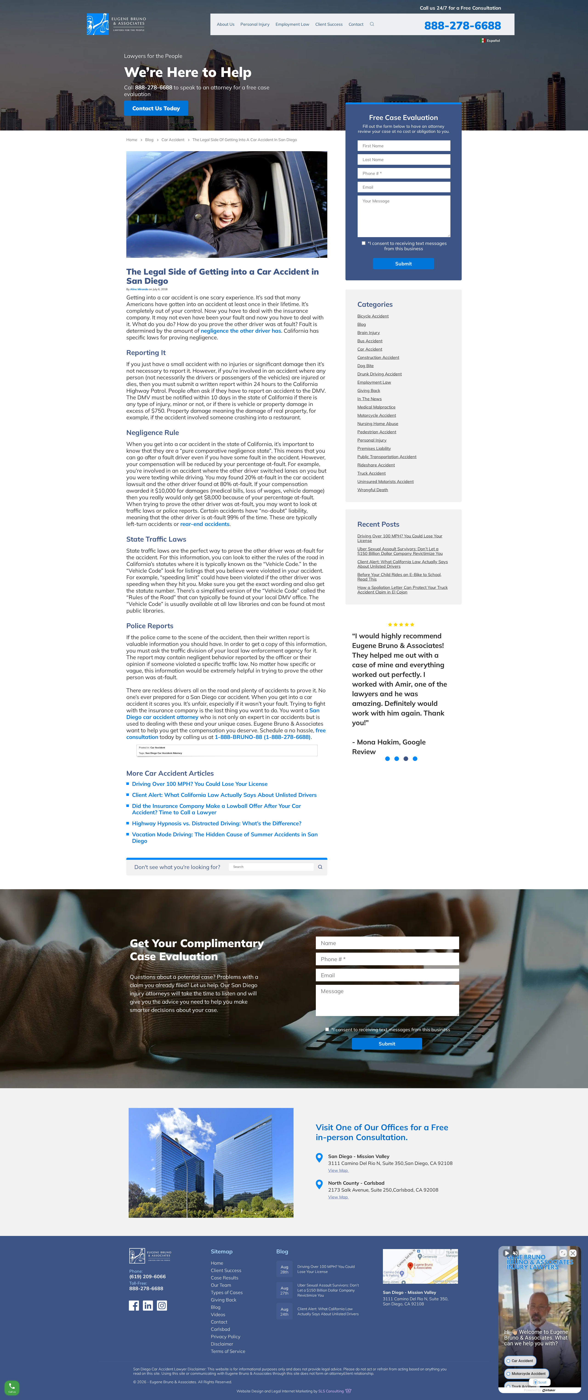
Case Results (224, 1278)
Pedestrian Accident (376, 431)
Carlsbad (220, 1329)
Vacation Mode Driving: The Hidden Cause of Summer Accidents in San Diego (225, 837)
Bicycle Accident (373, 316)
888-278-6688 (462, 25)
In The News (369, 398)
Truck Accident (371, 473)
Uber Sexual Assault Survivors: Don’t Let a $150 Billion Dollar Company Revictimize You (400, 551)
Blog (149, 139)
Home (131, 139)
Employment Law (292, 24)
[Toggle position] (563, 1253)
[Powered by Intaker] (549, 1390)
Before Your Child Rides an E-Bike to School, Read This (399, 577)
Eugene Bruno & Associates (116, 24)
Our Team (221, 1285)
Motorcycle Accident (376, 415)
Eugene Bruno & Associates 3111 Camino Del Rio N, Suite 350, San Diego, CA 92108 (420, 1266)
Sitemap (222, 1251)
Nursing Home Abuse (377, 423)
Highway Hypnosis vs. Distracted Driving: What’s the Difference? (216, 823)
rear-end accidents (204, 523)
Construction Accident (378, 357)
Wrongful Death (372, 489)
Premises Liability (374, 448)
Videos (218, 1314)
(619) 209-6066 (147, 1276)
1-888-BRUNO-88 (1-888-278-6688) (263, 736)
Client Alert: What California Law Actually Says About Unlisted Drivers (224, 794)
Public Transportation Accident (386, 456)
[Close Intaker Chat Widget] (573, 1253)
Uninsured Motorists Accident (385, 481)
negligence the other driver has (241, 330)
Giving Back (368, 390)
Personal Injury (255, 24)
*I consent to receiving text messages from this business (407, 245)
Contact (356, 24)
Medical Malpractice (376, 407)
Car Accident (172, 139)
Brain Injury (368, 332)
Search (372, 24)
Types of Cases (227, 1292)
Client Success (329, 24)
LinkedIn (148, 1306)
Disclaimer (222, 1344)
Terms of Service (228, 1351)
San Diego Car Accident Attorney (163, 753)
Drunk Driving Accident (379, 374)
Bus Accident (369, 341)
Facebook (134, 1306)
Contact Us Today (156, 108)
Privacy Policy (225, 1336)
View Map (338, 1170)
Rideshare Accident (376, 465)
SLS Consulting (331, 1391)
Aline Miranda (139, 289)
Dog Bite (365, 365)
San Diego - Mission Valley (409, 1292)
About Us (226, 24)
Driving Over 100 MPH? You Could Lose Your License (200, 783)
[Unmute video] (506, 1253)
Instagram (162, 1306)
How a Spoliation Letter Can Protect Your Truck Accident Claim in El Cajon (402, 590)
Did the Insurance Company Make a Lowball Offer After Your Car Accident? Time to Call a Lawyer (216, 809)
